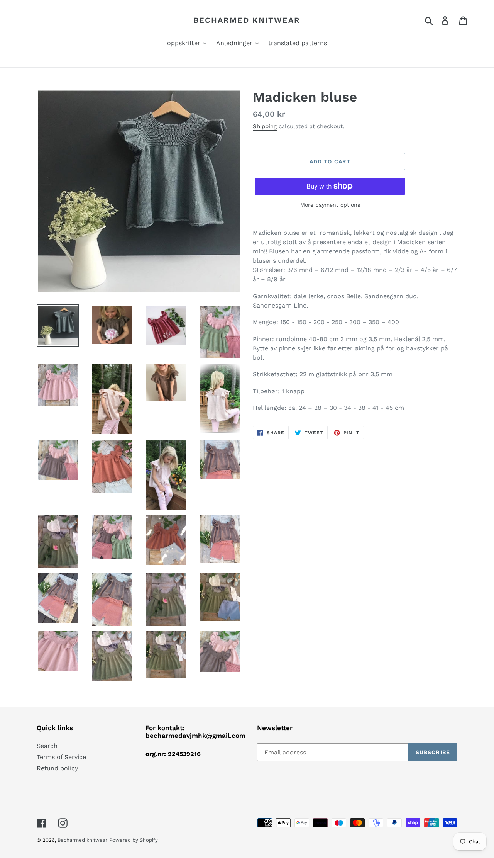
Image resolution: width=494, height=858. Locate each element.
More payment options (330, 205)
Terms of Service (61, 757)
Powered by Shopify (133, 840)
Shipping (265, 126)
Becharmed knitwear (246, 20)
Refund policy (57, 768)
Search (47, 745)
